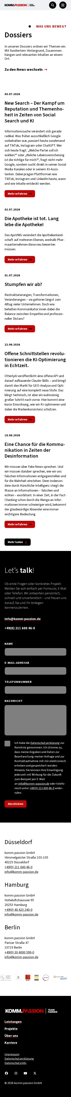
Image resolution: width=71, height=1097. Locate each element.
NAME (9, 644)
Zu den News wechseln (24, 69)
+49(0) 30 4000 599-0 (19, 952)
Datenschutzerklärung (45, 743)
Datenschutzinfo (15, 1063)
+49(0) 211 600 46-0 (20, 628)
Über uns (11, 1035)
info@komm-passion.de (23, 619)
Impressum (12, 1054)
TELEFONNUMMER (18, 682)
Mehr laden (15, 542)
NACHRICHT (14, 701)
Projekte (11, 1028)
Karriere (11, 1042)
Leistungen (13, 1021)
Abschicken (15, 804)
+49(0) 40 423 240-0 (18, 909)
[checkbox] (7, 743)
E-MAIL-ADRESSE (17, 663)
